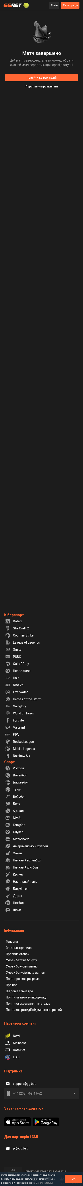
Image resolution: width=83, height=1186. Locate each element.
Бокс (16, 803)
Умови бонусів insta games (25, 972)
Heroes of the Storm (27, 699)
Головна (12, 941)
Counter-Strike (23, 635)
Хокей (17, 853)
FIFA (16, 734)
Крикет (18, 874)
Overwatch (20, 692)
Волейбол (20, 775)
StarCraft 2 (21, 628)
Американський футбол (30, 846)
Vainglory (19, 706)
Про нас (11, 985)
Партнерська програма (23, 979)
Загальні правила (19, 948)
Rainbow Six (21, 756)
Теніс (17, 789)
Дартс (17, 896)
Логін (54, 5)
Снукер (18, 832)
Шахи (17, 910)
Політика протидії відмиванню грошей (34, 1010)
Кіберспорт (14, 615)
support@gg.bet (24, 1083)
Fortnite (18, 720)
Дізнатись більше (44, 1183)
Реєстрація (70, 5)
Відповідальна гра (19, 991)
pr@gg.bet (20, 1148)
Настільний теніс (25, 881)
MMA (17, 818)
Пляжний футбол (25, 867)
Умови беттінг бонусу (21, 960)
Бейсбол (19, 796)
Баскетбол (21, 782)
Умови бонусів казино (22, 966)
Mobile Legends (24, 749)
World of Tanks (23, 713)
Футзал (18, 811)
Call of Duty (21, 664)
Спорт (9, 762)
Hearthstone (22, 671)
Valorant (19, 727)
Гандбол (19, 825)
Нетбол (18, 903)
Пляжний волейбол (27, 860)
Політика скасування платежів (28, 1003)
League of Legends (26, 642)
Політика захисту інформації (26, 997)
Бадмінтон (21, 888)
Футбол (18, 768)
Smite (17, 649)
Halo (16, 678)
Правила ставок (17, 954)
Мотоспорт (21, 839)
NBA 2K (18, 685)
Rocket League (23, 741)
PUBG (17, 656)
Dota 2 (17, 621)
